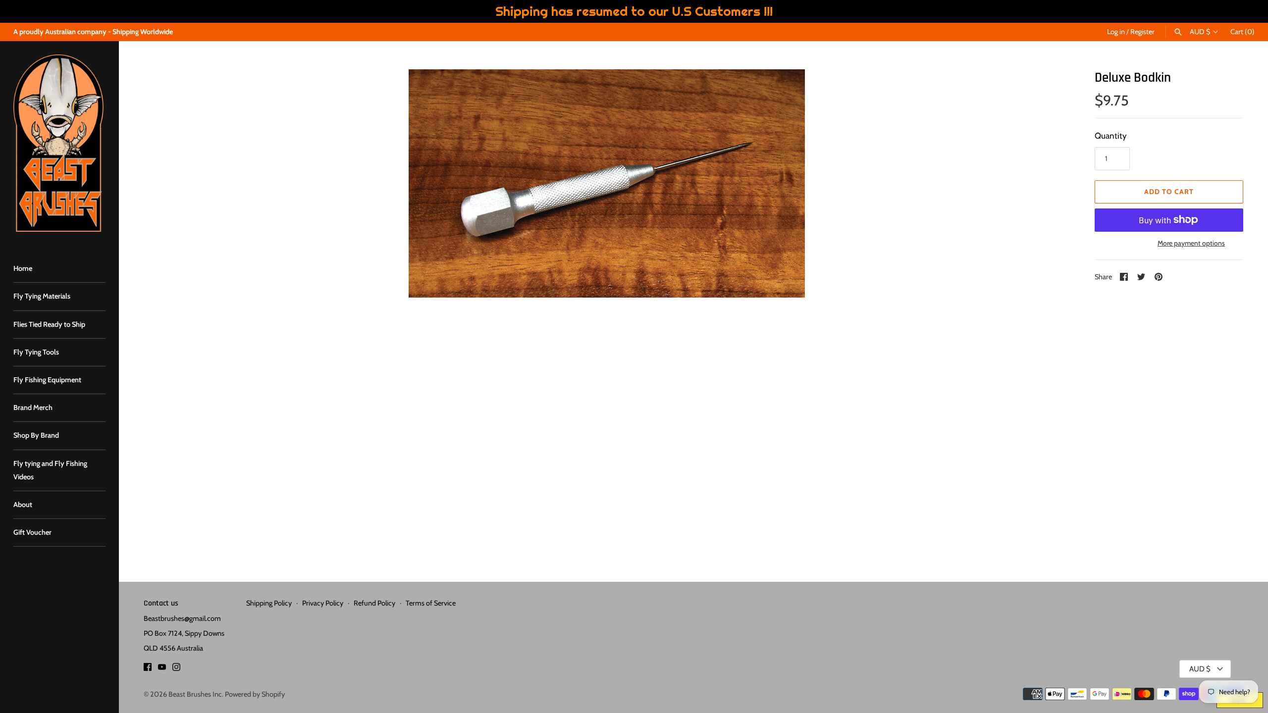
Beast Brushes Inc (195, 694)
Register (1142, 31)
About (22, 504)
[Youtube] (162, 669)
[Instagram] (176, 669)
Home (22, 268)
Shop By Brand (36, 435)
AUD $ (1200, 32)
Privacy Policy (322, 603)
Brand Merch (33, 407)
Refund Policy (374, 603)
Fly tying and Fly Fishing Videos (50, 470)
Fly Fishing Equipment (47, 379)
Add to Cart (1169, 191)
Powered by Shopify (255, 694)
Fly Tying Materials (41, 296)
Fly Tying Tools (36, 352)
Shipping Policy (269, 603)
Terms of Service (431, 603)
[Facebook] (148, 669)
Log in (1116, 31)
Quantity (1111, 136)
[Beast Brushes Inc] (59, 143)
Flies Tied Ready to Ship (49, 324)
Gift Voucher (32, 532)
